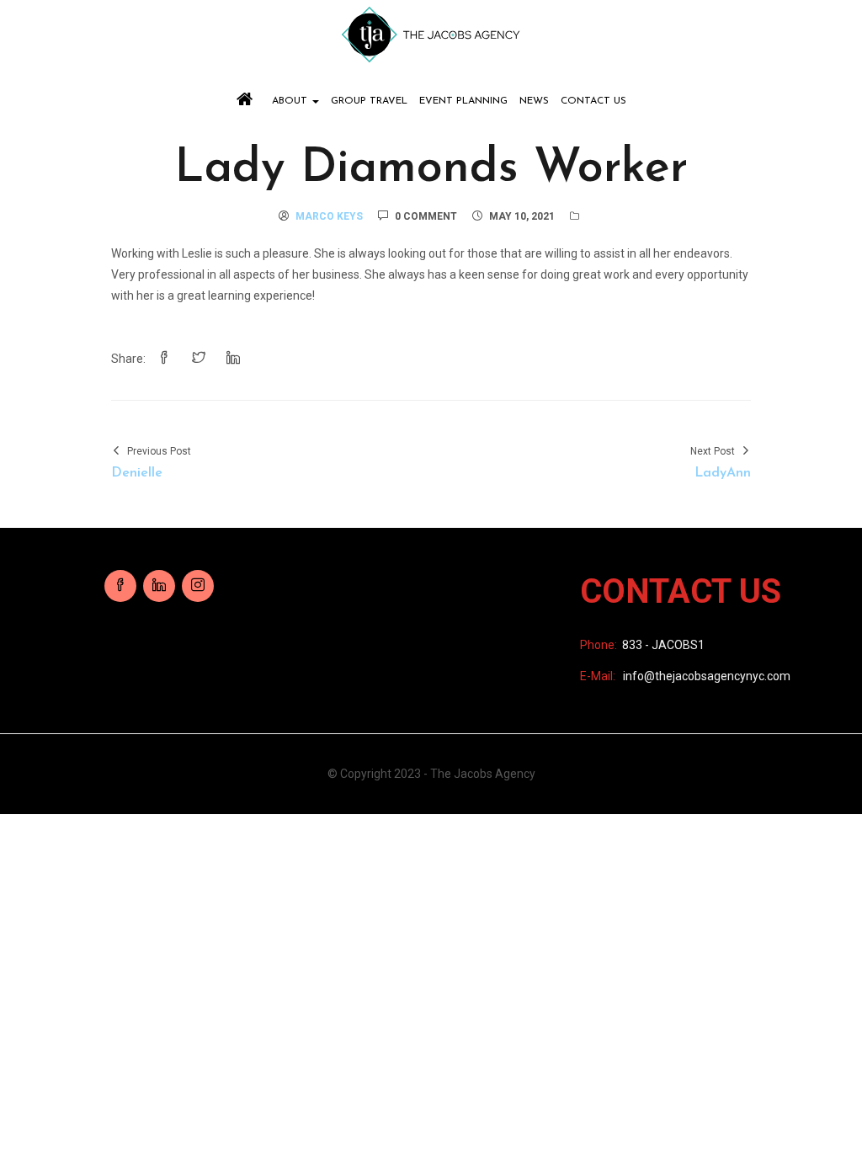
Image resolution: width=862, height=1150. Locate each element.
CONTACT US (593, 101)
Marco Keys (329, 216)
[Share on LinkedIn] (233, 359)
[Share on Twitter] (199, 359)
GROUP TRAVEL (369, 101)
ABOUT (291, 101)
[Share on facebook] (164, 359)
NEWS (534, 101)
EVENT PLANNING (463, 101)
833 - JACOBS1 (663, 645)
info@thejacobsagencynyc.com (706, 676)
